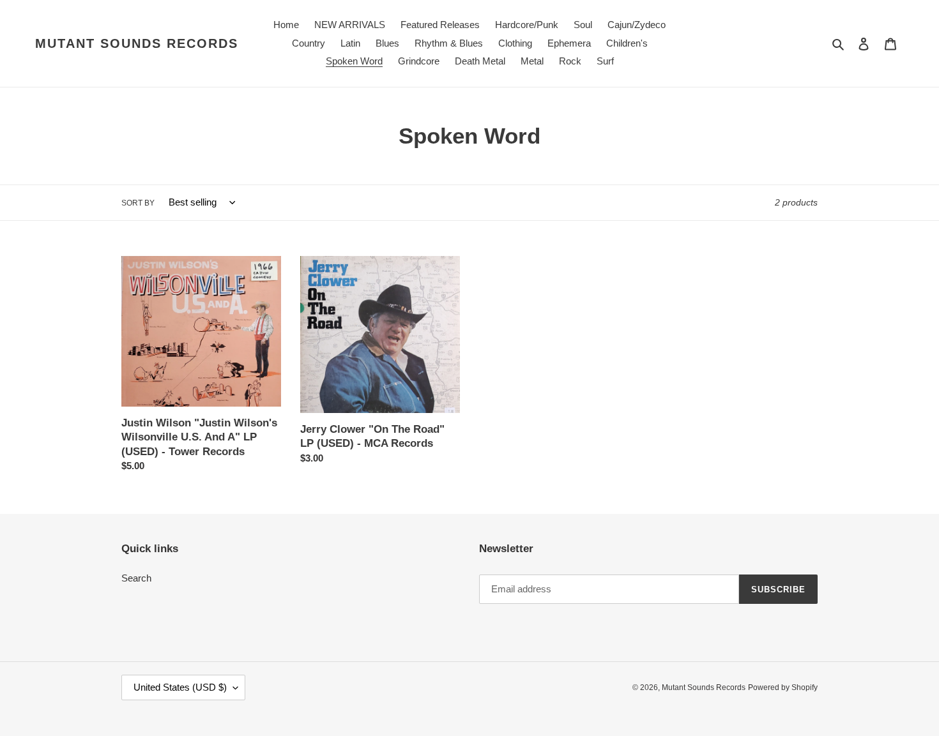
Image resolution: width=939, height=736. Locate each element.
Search (136, 578)
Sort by (138, 203)
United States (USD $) (180, 687)
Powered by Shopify (783, 687)
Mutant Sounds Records (136, 43)
